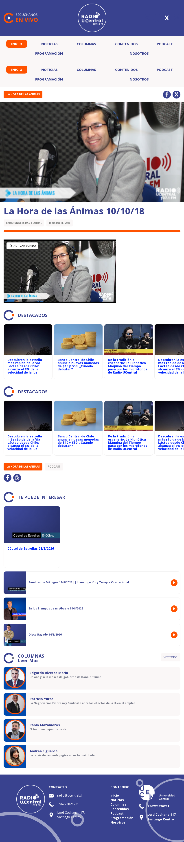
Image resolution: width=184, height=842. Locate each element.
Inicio (16, 44)
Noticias (49, 44)
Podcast (165, 44)
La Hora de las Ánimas (23, 94)
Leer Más (28, 660)
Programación (49, 53)
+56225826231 (68, 804)
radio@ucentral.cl (69, 795)
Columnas (86, 44)
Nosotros (139, 53)
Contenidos (126, 44)
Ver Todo (170, 657)
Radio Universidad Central (24, 222)
